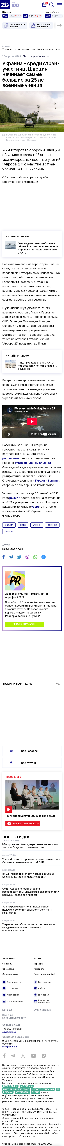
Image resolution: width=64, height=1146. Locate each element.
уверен (36, 506)
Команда (7, 1009)
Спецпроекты (10, 974)
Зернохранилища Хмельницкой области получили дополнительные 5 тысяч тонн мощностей (27, 909)
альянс (9, 531)
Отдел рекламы (42, 1009)
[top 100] (15, 4)
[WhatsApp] (35, 557)
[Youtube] (33, 1056)
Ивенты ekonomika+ (44, 974)
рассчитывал (11, 458)
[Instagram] (44, 1056)
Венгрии (53, 480)
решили (14, 498)
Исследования (15, 1001)
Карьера (38, 963)
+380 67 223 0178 (12, 1029)
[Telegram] (10, 557)
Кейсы (41, 988)
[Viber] (27, 557)
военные (52, 525)
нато (23, 525)
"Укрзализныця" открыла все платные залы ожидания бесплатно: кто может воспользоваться (28, 927)
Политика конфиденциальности (14, 1016)
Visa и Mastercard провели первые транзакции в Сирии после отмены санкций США (31, 860)
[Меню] (59, 4)
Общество (8, 968)
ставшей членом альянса (33, 463)
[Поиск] (51, 4)
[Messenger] (43, 557)
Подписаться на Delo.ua (25, 823)
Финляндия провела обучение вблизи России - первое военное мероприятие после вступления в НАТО (38, 248)
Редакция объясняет (44, 1001)
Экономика (8, 958)
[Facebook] (3, 557)
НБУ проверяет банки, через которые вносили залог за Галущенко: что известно (30, 846)
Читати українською (35, 56)
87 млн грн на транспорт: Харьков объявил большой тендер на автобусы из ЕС (28, 875)
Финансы (7, 963)
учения (37, 525)
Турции (40, 480)
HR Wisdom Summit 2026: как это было (30, 816)
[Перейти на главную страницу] (5, 4)
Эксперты (12, 988)
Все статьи (28, 763)
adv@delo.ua (9, 1032)
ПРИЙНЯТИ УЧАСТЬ (24, 624)
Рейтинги (39, 968)
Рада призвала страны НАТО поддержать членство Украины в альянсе (37, 365)
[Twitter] (19, 557)
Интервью (44, 995)
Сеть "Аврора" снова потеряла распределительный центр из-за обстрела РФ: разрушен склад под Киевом (30, 892)
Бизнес (37, 958)
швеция (9, 525)
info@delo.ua (9, 1046)
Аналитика (13, 995)
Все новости (29, 751)
